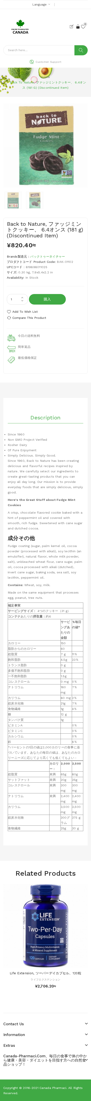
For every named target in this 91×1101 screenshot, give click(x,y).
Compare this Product (29, 317)
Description (45, 418)
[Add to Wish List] (45, 963)
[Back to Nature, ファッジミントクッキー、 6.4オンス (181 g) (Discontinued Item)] (13, 200)
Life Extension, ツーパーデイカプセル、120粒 (45, 973)
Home (45, 77)
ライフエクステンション (45, 979)
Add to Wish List (25, 311)
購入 (47, 299)
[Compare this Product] (53, 963)
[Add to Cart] (37, 963)
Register (72, 26)
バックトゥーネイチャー (47, 256)
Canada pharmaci (53, 1088)
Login (78, 26)
